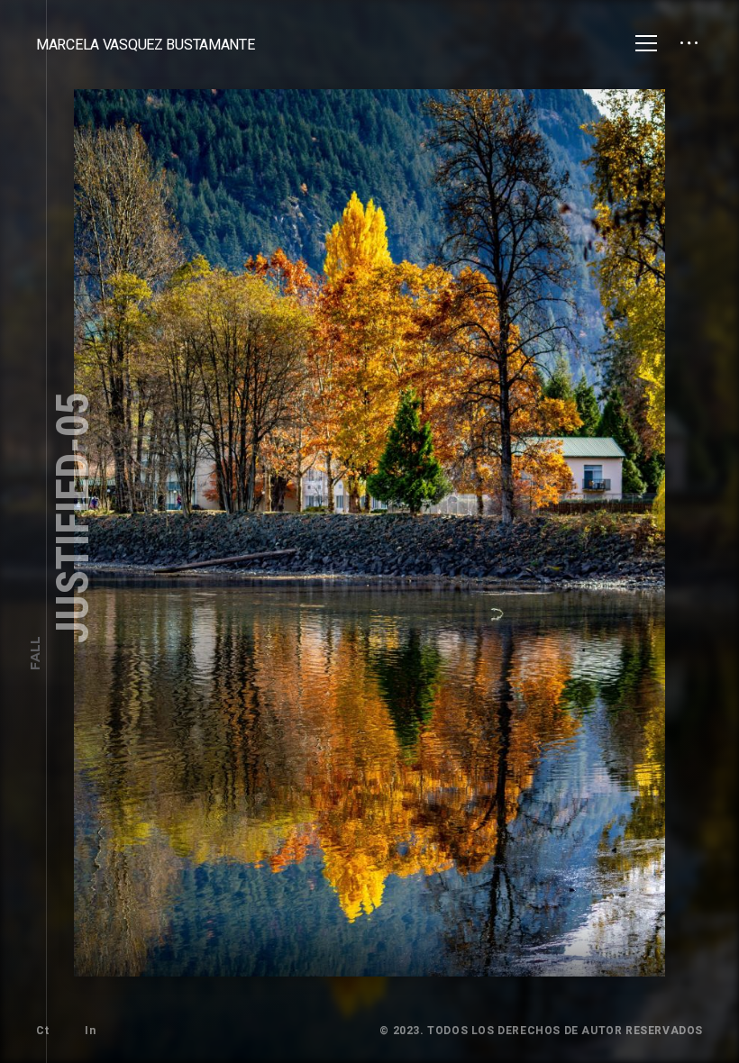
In (90, 1030)
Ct (42, 1030)
